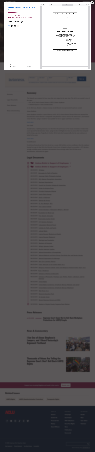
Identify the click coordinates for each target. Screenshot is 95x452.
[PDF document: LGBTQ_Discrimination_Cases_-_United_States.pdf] (65, 36)
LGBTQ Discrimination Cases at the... (21, 7)
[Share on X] (12, 26)
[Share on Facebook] (9, 26)
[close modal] (92, 3)
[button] (15, 26)
